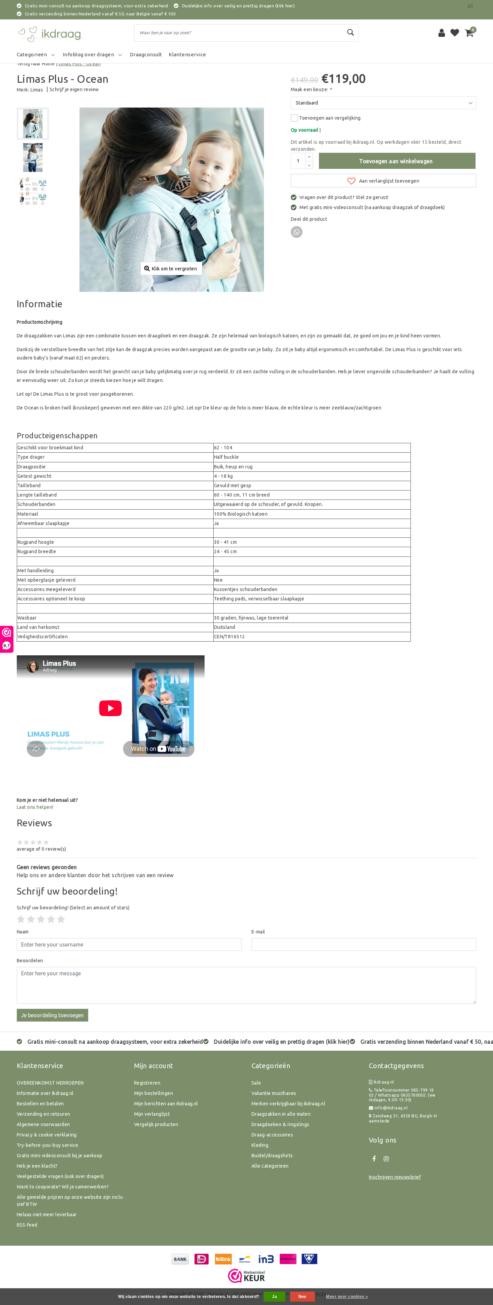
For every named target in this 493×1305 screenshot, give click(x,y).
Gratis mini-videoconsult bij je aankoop (60, 1155)
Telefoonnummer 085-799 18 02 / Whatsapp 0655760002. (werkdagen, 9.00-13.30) (402, 1095)
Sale (256, 1083)
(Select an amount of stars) (73, 907)
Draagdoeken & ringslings (281, 1124)
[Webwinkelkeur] (246, 1276)
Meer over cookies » (347, 1296)
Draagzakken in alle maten (281, 1114)
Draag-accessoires (272, 1134)
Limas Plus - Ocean (80, 63)
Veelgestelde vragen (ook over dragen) (60, 1176)
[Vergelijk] (472, 6)
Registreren (147, 1083)
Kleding (260, 1145)
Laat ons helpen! (35, 807)
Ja (274, 1296)
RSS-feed (27, 1225)
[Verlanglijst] (454, 33)
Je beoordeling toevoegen (52, 1015)
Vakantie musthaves (274, 1093)
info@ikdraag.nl (391, 1107)
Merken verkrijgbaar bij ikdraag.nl (288, 1103)
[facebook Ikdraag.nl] (374, 1159)
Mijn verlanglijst (152, 1114)
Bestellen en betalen (40, 1103)
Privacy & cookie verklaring (47, 1134)
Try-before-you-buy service (47, 1145)
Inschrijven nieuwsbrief (395, 1177)
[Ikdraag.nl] (50, 33)
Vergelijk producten (156, 1124)
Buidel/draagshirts (272, 1155)
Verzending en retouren (43, 1114)
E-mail (258, 931)
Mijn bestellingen (153, 1093)
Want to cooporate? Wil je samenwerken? (63, 1186)
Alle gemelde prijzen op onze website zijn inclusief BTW (70, 1200)
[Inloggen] (441, 33)
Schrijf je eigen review (74, 89)
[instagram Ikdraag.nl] (386, 1159)
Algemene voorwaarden (43, 1124)
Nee (302, 1296)
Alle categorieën (270, 1166)
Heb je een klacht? (37, 1166)
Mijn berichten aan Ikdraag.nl (166, 1103)
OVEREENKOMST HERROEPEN (50, 1083)
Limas (37, 89)
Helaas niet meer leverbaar (46, 1214)
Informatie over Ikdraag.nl (45, 1093)
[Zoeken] (350, 32)
